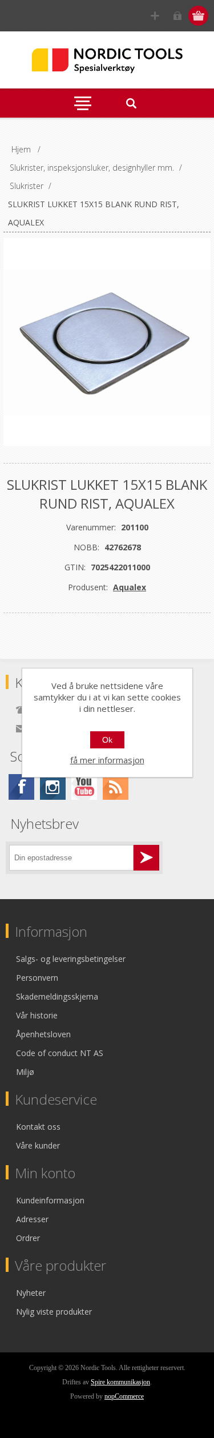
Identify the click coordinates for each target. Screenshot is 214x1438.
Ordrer (28, 1237)
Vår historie (37, 1015)
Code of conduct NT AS (59, 1053)
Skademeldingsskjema (57, 996)
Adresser (32, 1219)
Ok (107, 739)
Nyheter (31, 1292)
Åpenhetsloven (43, 1034)
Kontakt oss (38, 1126)
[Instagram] (53, 787)
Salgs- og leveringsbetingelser (71, 958)
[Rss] (115, 787)
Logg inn (177, 16)
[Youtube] (84, 787)
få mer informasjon (107, 760)
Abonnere (146, 858)
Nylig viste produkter (54, 1311)
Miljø (25, 1071)
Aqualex (129, 587)
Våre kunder (38, 1145)
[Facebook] (21, 787)
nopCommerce (124, 1396)
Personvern (37, 977)
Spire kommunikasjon (120, 1382)
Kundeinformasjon (50, 1200)
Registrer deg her (155, 16)
